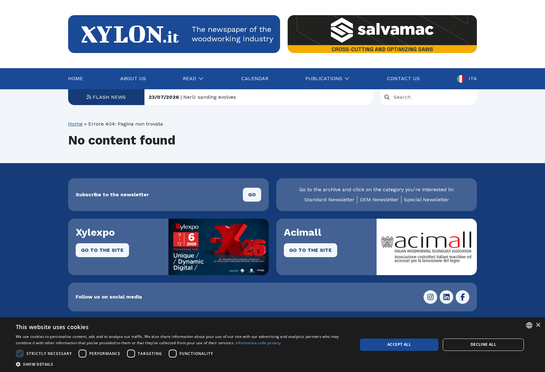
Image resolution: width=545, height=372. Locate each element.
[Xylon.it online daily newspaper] (130, 34)
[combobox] (529, 325)
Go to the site (102, 250)
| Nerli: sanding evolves (192, 97)
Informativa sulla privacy (258, 342)
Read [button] (189, 78)
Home (75, 78)
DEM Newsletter (379, 200)
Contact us (403, 78)
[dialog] (272, 344)
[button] (182, 364)
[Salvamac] (382, 34)
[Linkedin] (446, 297)
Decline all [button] (483, 344)
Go (252, 195)
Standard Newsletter (329, 200)
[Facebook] (462, 297)
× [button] (538, 325)
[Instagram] (430, 297)
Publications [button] (323, 78)
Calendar (254, 78)
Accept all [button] (399, 344)
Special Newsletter (426, 200)
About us (133, 78)
